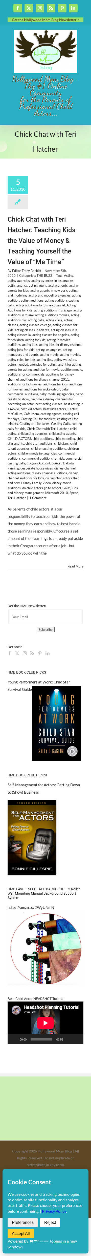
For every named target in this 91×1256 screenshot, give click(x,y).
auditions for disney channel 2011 (44, 379)
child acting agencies (33, 433)
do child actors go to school (41, 488)
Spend (74, 493)
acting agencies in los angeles (52, 281)
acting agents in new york (48, 290)
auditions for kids (55, 384)
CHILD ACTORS (19, 439)
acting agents (58, 285)
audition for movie (46, 369)
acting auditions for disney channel (40, 305)
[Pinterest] (40, 653)
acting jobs (30, 345)
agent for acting (69, 364)
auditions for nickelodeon (42, 389)
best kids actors (54, 409)
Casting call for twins (34, 424)
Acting (68, 275)
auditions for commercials (26, 374)
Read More (75, 566)
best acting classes (48, 404)
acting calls (36, 320)
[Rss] (32, 653)
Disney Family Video (36, 483)
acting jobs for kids (21, 350)
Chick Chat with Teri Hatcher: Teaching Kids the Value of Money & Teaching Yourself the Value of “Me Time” (41, 240)
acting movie (49, 354)
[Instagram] (25, 653)
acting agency (17, 285)
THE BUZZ (44, 275)
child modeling (65, 439)
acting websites (65, 360)
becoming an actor (21, 404)
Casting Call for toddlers (38, 419)
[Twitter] (17, 653)
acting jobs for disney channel (60, 345)
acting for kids (35, 340)
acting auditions (32, 300)
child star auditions (39, 443)
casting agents (50, 414)
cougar (56, 463)
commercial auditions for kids (43, 458)
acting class (54, 320)
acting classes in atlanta (32, 330)
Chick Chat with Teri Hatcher (48, 429)
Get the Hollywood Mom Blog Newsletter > (45, 19)
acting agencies (19, 281)
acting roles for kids (22, 360)
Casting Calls (60, 424)
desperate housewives (36, 468)
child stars (61, 443)
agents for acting (20, 369)
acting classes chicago (35, 325)
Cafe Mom (31, 414)
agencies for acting (43, 364)
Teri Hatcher (17, 498)
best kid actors (31, 409)
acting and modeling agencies (49, 295)
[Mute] (68, 1039)
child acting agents (62, 433)
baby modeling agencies (57, 394)
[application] (45, 1023)
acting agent (38, 285)
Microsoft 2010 (56, 493)
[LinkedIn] (48, 653)
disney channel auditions (49, 473)
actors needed (18, 364)
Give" (66, 488)
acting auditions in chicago (53, 310)
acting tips (44, 360)
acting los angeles (48, 350)
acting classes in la (64, 330)
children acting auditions (48, 448)
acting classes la (19, 335)
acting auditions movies (52, 315)
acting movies (70, 354)
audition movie (71, 369)
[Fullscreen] (76, 1039)
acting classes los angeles (50, 335)
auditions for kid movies (25, 384)
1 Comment (38, 498)
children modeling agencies (37, 453)
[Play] (14, 1039)
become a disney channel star (52, 399)
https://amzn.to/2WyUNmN (31, 907)
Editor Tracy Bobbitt (26, 271)
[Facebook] (10, 653)
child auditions (43, 439)
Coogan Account (38, 463)
